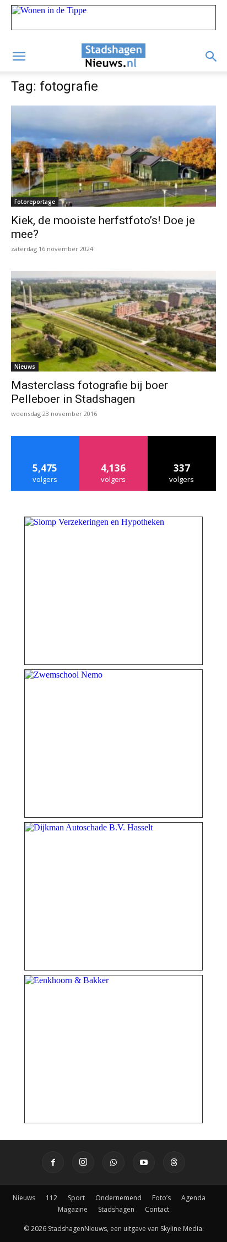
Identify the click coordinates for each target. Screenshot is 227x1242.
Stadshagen (116, 1209)
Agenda (193, 1197)
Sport (76, 1197)
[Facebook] (53, 1162)
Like (45, 440)
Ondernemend (118, 1197)
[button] (18, 56)
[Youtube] (144, 1162)
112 (51, 1197)
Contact (157, 1209)
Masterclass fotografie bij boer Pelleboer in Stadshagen (89, 392)
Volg (113, 440)
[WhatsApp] (113, 1162)
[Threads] (174, 1162)
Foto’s (161, 1197)
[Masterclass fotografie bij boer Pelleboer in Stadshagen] (113, 321)
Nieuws (24, 366)
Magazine (73, 1209)
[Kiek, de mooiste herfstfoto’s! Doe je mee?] (113, 156)
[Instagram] (83, 1162)
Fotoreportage (34, 202)
